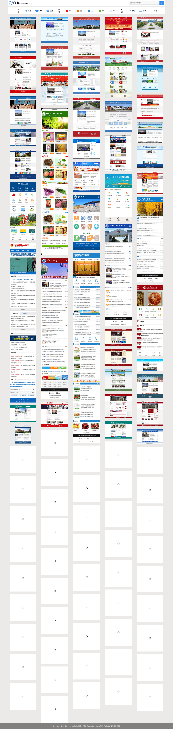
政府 (29, 11)
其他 (51, 11)
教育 (41, 11)
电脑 (133, 11)
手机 (144, 11)
